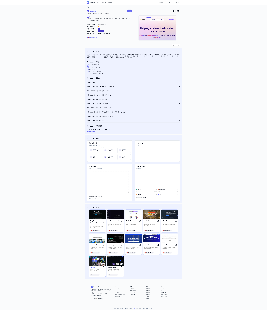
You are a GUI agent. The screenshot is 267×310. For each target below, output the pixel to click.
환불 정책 (117, 292)
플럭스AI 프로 (133, 290)
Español (126, 308)
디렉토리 (132, 288)
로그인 (177, 2)
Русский (143, 308)
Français (130, 308)
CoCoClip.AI (164, 294)
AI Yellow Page (164, 292)
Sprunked (132, 294)
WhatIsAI (163, 288)
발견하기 (98, 2)
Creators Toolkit (95, 7)
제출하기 (161, 2)
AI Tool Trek (164, 296)
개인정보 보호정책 (119, 290)
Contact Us (117, 296)
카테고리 (104, 2)
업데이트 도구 (176, 45)
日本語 (117, 308)
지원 (116, 298)
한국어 (134, 308)
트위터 (147, 298)
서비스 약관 (117, 288)
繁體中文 (152, 308)
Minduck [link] (103, 7)
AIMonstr (163, 290)
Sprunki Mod (133, 292)
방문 (130, 11)
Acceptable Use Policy (120, 294)
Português (138, 308)
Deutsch (122, 308)
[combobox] (171, 2)
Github (147, 296)
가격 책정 (110, 2)
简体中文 (148, 308)
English (114, 308)
